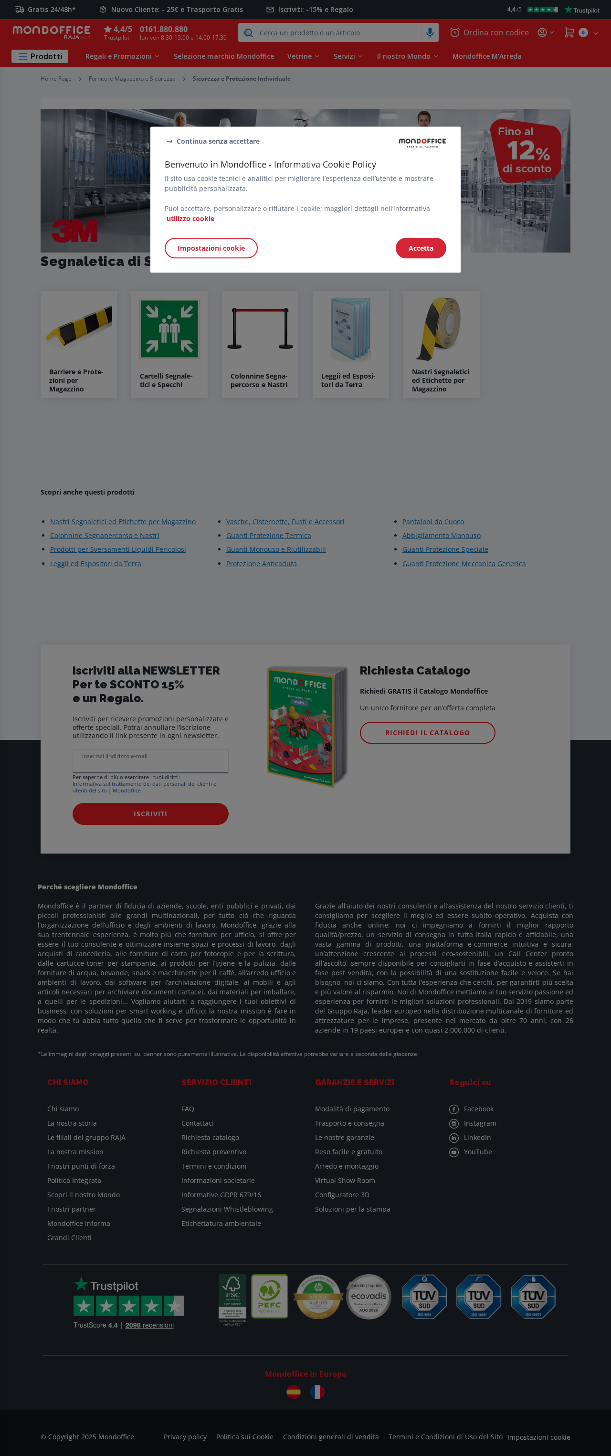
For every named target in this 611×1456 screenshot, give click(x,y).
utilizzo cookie (190, 218)
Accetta (421, 248)
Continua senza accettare (218, 141)
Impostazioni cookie (211, 248)
